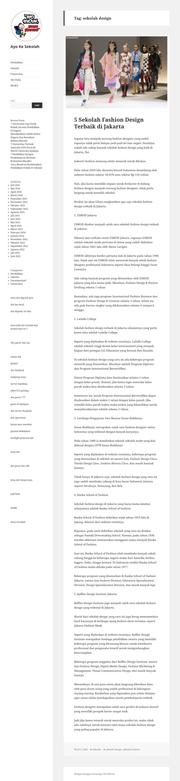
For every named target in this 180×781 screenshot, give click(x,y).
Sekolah (15, 68)
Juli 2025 (15, 215)
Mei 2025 (15, 222)
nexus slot (16, 356)
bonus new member (21, 424)
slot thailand (17, 370)
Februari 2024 (18, 232)
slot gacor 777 (18, 397)
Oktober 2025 (18, 205)
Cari (13, 100)
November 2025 (19, 202)
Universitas (17, 73)
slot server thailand (21, 410)
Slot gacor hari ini (20, 342)
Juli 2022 (15, 252)
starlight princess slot (22, 437)
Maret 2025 (17, 229)
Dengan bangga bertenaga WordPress (94, 774)
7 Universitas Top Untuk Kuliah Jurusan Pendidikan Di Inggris (25, 127)
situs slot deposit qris (22, 297)
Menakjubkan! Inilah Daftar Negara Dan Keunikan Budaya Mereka (25, 137)
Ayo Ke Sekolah (25, 46)
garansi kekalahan (20, 431)
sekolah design (114, 749)
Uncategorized (18, 280)
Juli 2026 (15, 185)
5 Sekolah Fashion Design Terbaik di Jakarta (109, 123)
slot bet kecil (17, 304)
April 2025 (16, 225)
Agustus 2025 (18, 212)
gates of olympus (20, 404)
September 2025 (19, 208)
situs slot (15, 451)
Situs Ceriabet (18, 521)
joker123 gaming (20, 390)
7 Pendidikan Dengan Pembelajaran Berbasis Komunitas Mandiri (23, 158)
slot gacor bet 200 (20, 465)
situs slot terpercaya (21, 480)
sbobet (14, 363)
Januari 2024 (17, 235)
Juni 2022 (16, 256)
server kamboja (19, 383)
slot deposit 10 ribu (21, 311)
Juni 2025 (16, 219)
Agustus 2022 (18, 249)
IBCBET (14, 85)
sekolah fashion (131, 749)
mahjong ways (18, 377)
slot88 (14, 507)
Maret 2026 (17, 195)
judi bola (15, 493)
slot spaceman (18, 417)
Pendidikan (17, 62)
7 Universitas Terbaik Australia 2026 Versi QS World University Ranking (24, 147)
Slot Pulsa (16, 79)
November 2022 (19, 239)
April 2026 (16, 191)
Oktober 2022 (18, 242)
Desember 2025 (19, 198)
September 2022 (19, 246)
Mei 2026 (15, 188)
